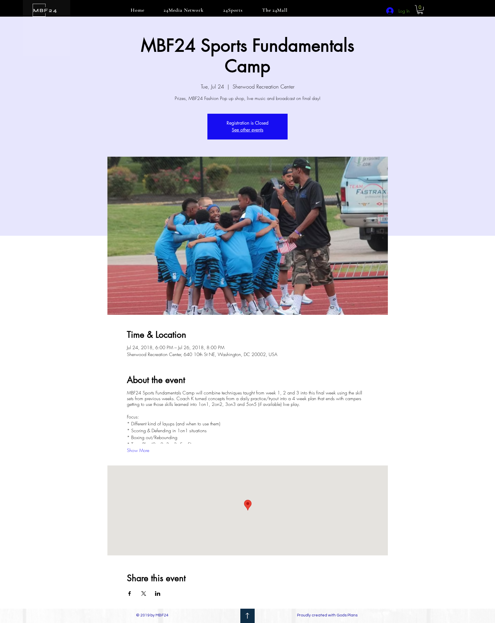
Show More (138, 450)
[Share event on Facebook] (129, 593)
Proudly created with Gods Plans (327, 615)
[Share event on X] (143, 593)
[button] (420, 9)
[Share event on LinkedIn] (157, 593)
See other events (247, 130)
